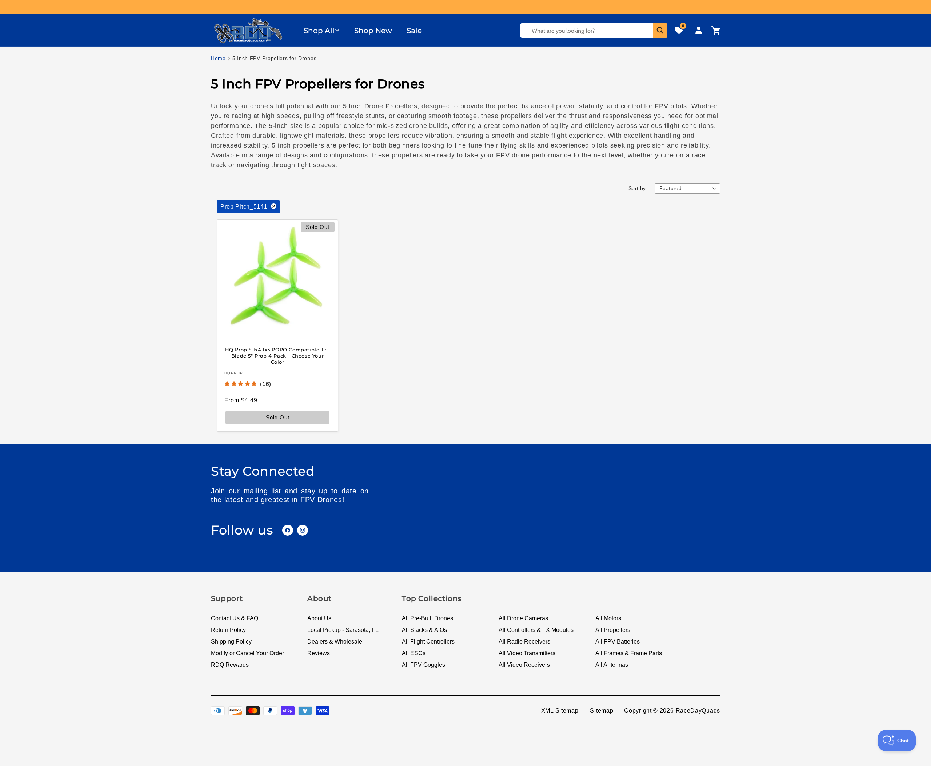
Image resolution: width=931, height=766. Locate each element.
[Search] (660, 30)
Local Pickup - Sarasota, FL (343, 630)
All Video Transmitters (527, 653)
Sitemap (601, 710)
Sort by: (637, 188)
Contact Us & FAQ (234, 618)
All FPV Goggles (423, 665)
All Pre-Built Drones (427, 618)
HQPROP (233, 373)
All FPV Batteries (617, 641)
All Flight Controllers (428, 641)
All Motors (608, 618)
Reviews (318, 653)
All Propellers (612, 630)
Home (218, 58)
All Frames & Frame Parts (628, 653)
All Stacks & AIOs (424, 630)
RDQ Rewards (230, 665)
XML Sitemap (560, 710)
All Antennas (611, 665)
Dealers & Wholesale (334, 641)
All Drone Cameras (523, 618)
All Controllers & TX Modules (536, 630)
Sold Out (277, 417)
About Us (319, 618)
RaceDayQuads (698, 710)
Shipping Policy (231, 641)
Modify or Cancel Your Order (247, 653)
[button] (321, 30)
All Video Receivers (524, 665)
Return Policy (228, 630)
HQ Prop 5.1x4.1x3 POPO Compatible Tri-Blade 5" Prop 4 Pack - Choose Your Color (277, 356)
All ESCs (413, 653)
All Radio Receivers (524, 641)
